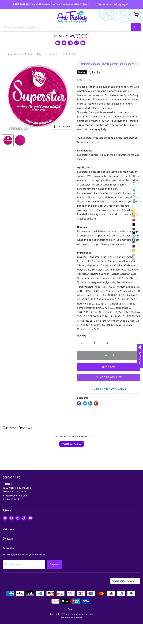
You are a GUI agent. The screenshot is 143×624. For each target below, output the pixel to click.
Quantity (81, 336)
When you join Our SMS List (81, 36)
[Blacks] (133, 224)
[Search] (136, 27)
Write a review (71, 444)
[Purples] (133, 246)
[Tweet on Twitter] (85, 403)
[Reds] (133, 220)
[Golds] (133, 250)
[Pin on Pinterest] (96, 403)
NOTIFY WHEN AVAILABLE (108, 388)
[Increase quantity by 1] (107, 343)
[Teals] (133, 242)
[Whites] (133, 207)
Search (71, 609)
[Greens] (133, 229)
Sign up (55, 564)
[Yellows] (133, 211)
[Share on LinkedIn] (90, 403)
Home (6, 54)
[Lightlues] (133, 237)
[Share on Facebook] (79, 403)
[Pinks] (133, 259)
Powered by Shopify (71, 617)
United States (123, 580)
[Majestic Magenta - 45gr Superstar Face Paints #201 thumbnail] (7, 140)
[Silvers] (133, 255)
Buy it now (108, 367)
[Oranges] (133, 215)
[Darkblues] (133, 233)
